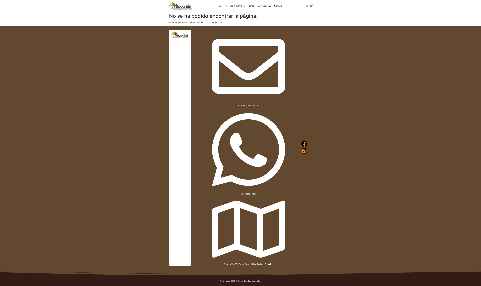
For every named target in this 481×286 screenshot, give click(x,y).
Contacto (278, 6)
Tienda (251, 6)
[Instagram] (304, 151)
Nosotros (229, 6)
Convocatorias (264, 6)
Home (218, 6)
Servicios (240, 6)
